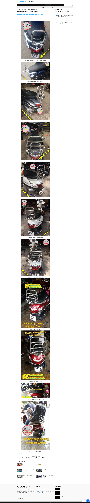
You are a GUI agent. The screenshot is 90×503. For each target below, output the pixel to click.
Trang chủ (18, 9)
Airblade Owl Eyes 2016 (64, 488)
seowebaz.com (54, 502)
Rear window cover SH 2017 (40, 457)
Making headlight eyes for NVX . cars (66, 496)
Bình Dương (25, 1)
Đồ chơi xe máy (23, 9)
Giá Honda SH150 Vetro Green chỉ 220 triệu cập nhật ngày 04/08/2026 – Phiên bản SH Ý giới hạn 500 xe (42, 7)
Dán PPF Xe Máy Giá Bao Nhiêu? (28, 475)
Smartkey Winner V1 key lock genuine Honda (28, 457)
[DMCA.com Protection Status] (20, 498)
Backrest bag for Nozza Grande (32, 9)
